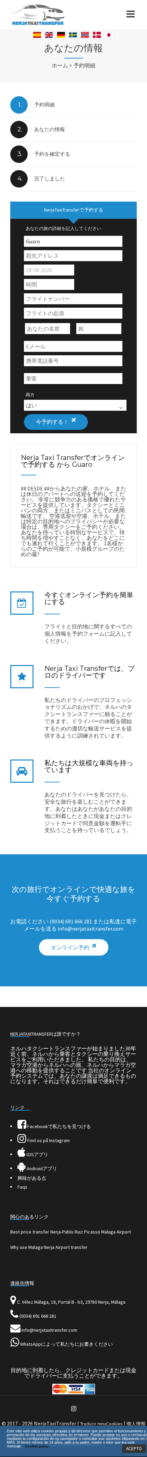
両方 (30, 395)
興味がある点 (31, 1178)
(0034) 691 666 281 (37, 1316)
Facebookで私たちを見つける (58, 1126)
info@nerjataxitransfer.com (49, 1330)
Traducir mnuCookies (101, 1424)
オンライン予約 (70, 947)
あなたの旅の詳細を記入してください (63, 228)
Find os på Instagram (48, 1140)
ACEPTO (134, 1449)
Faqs (22, 1187)
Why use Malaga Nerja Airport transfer (49, 1247)
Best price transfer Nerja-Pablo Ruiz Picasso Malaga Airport (70, 1232)
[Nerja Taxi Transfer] (37, 23)
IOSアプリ (37, 1154)
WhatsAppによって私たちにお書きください (66, 1344)
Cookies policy (37, 1446)
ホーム (60, 65)
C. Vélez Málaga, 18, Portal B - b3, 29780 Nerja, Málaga (71, 1302)
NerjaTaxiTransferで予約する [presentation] (73, 210)
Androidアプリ (41, 1168)
